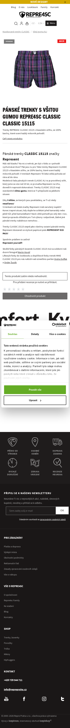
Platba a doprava (12, 546)
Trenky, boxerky (11, 637)
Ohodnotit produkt (35, 296)
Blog (13, 7)
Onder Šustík (10, 262)
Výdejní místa (10, 552)
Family (44, 7)
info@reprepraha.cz (15, 689)
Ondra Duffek (60, 259)
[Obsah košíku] (27, 23)
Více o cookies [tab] (57, 334)
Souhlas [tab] (12, 334)
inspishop (45, 720)
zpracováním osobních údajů (53, 519)
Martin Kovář (24, 252)
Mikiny (7, 654)
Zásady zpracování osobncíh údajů (20, 569)
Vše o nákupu (10, 574)
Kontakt (54, 7)
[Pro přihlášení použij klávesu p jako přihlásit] (21, 23)
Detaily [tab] (35, 334)
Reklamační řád (11, 563)
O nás (21, 7)
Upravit (33, 400)
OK (62, 510)
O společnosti (10, 595)
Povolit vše (35, 389)
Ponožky (8, 643)
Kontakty (8, 617)
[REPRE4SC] (35, 15)
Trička (7, 648)
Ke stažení (9, 606)
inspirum (14, 720)
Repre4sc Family (12, 600)
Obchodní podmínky (14, 557)
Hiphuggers (9, 660)
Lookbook (32, 7)
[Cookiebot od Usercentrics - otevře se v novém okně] (52, 325)
